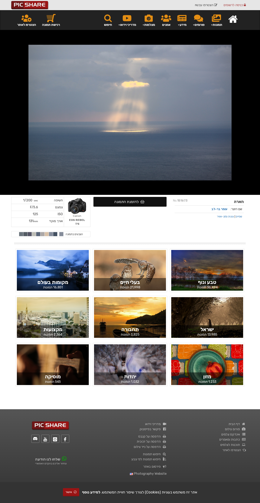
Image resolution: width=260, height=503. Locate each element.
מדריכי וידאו (153, 424)
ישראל (207, 329)
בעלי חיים (130, 282)
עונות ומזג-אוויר (225, 216)
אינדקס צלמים (231, 434)
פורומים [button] (200, 25)
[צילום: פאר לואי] (207, 274)
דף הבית (235, 424)
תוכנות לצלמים (231, 445)
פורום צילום (233, 429)
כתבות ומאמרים (230, 439)
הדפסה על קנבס (150, 436)
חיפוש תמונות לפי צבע (146, 459)
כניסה (233, 5)
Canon (77, 219)
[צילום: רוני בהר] (130, 274)
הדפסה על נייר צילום (148, 447)
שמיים (239, 216)
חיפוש (108, 25)
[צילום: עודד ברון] (130, 324)
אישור (69, 492)
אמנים (166, 25)
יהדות (130, 377)
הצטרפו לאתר (26, 25)
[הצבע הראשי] (61, 234)
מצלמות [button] (149, 25)
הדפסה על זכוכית (149, 441)
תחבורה (130, 329)
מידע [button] (183, 25)
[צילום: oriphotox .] (53, 368)
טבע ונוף (207, 282)
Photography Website (150, 474)
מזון (207, 377)
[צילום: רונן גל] (207, 321)
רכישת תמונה (51, 25)
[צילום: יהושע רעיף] (207, 368)
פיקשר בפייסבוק (151, 429)
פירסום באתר (152, 466)
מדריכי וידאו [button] (128, 25)
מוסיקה (53, 377)
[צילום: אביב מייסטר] (53, 274)
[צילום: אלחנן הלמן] (130, 368)
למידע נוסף (91, 492)
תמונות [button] (217, 25)
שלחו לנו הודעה (47, 459)
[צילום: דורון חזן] (53, 321)
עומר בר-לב (219, 209)
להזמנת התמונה (127, 202)
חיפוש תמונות (152, 454)
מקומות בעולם (52, 282)
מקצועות (52, 329)
